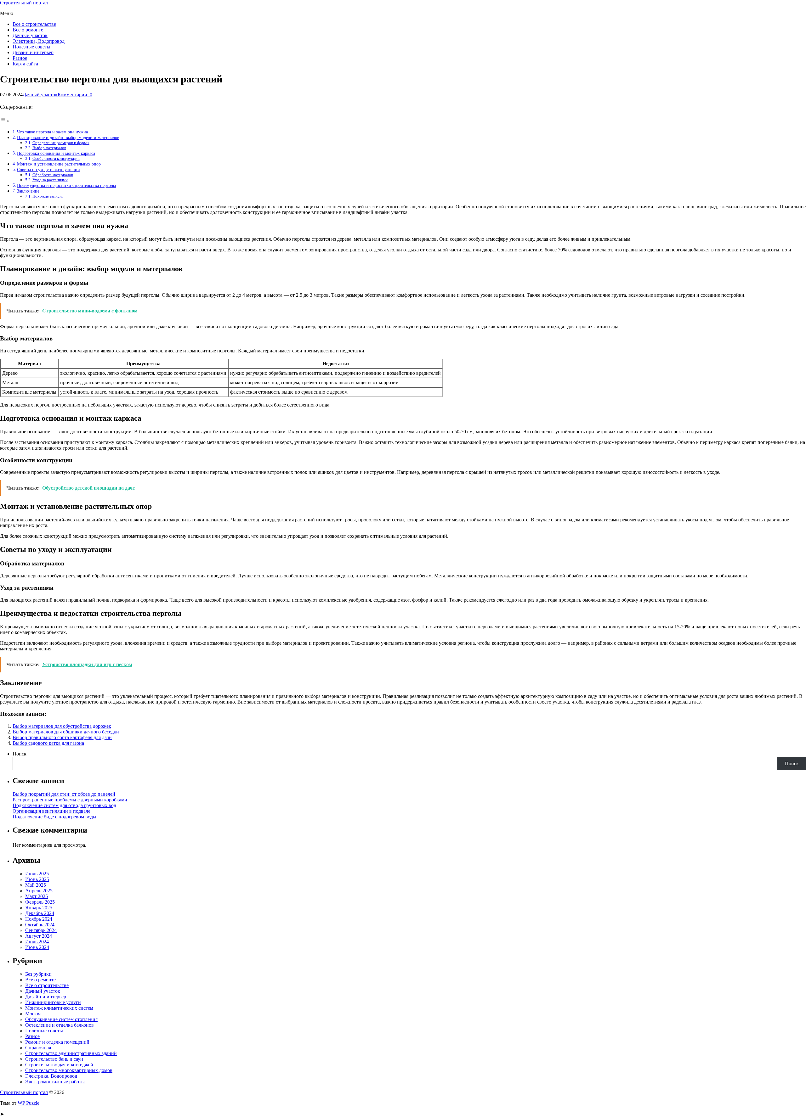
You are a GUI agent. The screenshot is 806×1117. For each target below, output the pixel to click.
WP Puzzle (28, 1103)
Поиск (19, 753)
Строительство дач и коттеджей (59, 1064)
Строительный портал (24, 2)
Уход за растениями (50, 179)
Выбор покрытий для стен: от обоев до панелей (64, 794)
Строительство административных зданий (71, 1053)
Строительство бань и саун (54, 1059)
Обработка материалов (52, 174)
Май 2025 (35, 885)
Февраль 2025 (40, 902)
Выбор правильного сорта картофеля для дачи (62, 737)
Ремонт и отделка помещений (57, 1042)
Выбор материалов (49, 147)
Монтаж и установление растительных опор (59, 163)
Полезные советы (31, 46)
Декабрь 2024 (39, 913)
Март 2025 (36, 896)
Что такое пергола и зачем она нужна (52, 131)
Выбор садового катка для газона (48, 743)
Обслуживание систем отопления (61, 1019)
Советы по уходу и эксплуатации (48, 169)
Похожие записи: (47, 196)
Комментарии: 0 (75, 94)
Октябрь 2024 (39, 924)
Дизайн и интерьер (33, 52)
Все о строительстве (34, 24)
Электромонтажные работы (55, 1081)
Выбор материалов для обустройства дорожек (62, 726)
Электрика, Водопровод (39, 41)
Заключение (28, 191)
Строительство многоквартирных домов (68, 1070)
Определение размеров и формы (60, 142)
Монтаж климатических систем (59, 1008)
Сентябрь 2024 (41, 930)
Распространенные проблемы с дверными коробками (70, 799)
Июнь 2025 (37, 879)
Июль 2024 (37, 941)
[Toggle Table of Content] (4, 121)
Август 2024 (38, 936)
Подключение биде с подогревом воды (54, 816)
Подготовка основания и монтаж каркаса (56, 153)
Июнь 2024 (37, 947)
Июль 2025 (37, 873)
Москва (33, 1013)
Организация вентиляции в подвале (51, 811)
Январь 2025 (38, 907)
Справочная (38, 1047)
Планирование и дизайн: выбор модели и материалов (68, 137)
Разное (20, 58)
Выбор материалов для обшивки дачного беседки (66, 731)
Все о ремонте (28, 29)
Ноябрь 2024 (38, 919)
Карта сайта (25, 63)
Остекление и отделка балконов (59, 1025)
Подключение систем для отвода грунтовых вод (64, 805)
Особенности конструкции (56, 158)
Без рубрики (38, 974)
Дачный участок (30, 35)
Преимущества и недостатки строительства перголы (66, 185)
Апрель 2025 (39, 890)
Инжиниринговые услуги (53, 1002)
